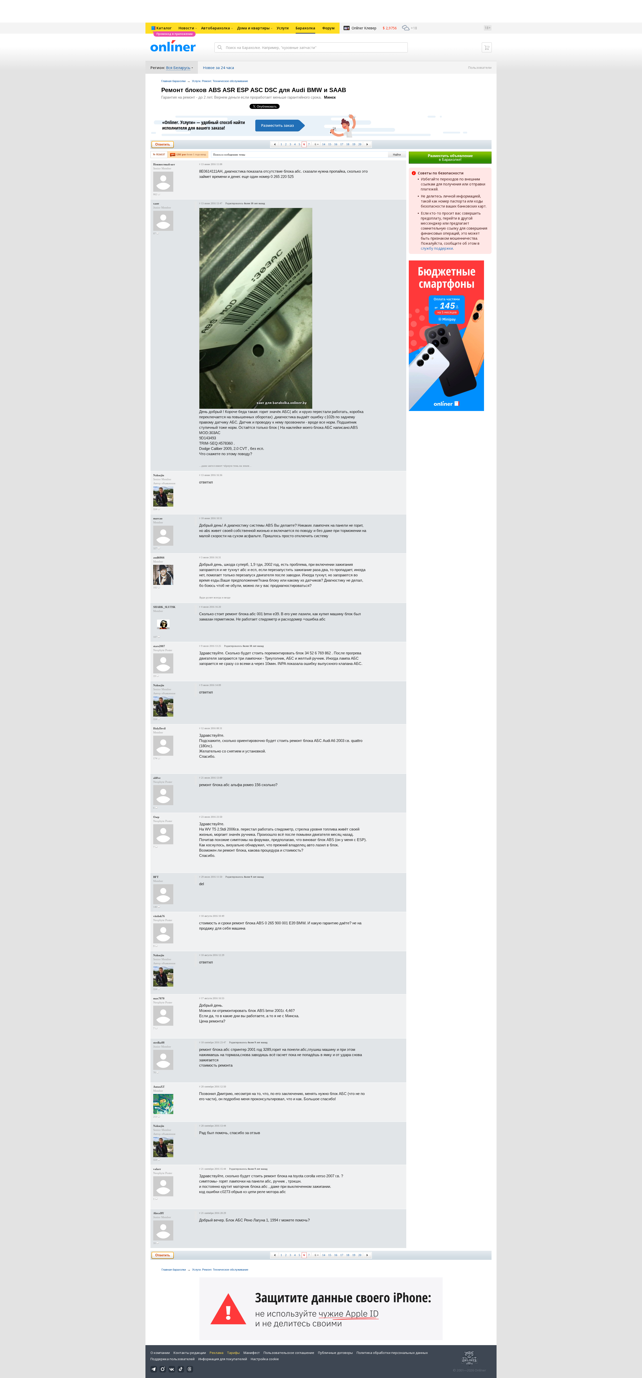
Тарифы (233, 1352)
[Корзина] (487, 47)
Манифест (252, 1352)
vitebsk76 (159, 916)
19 (353, 144)
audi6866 (159, 557)
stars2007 (159, 646)
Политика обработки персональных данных (392, 1352)
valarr (157, 1168)
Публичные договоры (335, 1352)
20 (359, 144)
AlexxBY (158, 1213)
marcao (158, 518)
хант (156, 203)
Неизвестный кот (164, 164)
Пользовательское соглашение (289, 1352)
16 (335, 144)
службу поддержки (437, 248)
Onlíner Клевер (364, 28)
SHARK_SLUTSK (164, 606)
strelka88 (159, 1042)
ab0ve (156, 777)
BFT (155, 876)
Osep (156, 816)
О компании (160, 1352)
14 (323, 144)
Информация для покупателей (222, 1359)
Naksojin (158, 475)
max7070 (159, 998)
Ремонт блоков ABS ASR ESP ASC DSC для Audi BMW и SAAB (253, 90)
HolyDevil (159, 728)
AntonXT (159, 1086)
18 (347, 144)
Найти (397, 154)
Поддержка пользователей (172, 1359)
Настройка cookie (265, 1359)
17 (341, 144)
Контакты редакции (190, 1352)
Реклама (216, 1352)
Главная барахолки (173, 81)
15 (329, 144)
